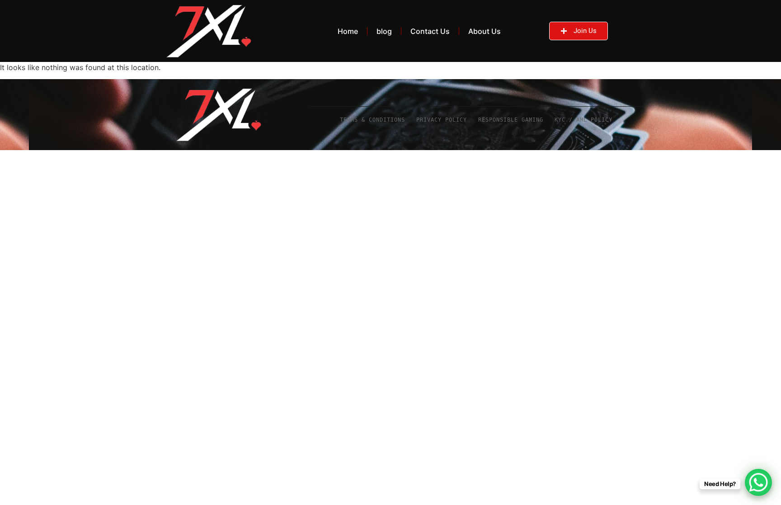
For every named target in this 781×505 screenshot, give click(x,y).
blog (384, 31)
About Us (484, 31)
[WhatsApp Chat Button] (758, 482)
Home (348, 31)
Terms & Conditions (372, 120)
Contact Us (430, 31)
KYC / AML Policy (583, 120)
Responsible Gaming (510, 120)
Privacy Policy (441, 120)
